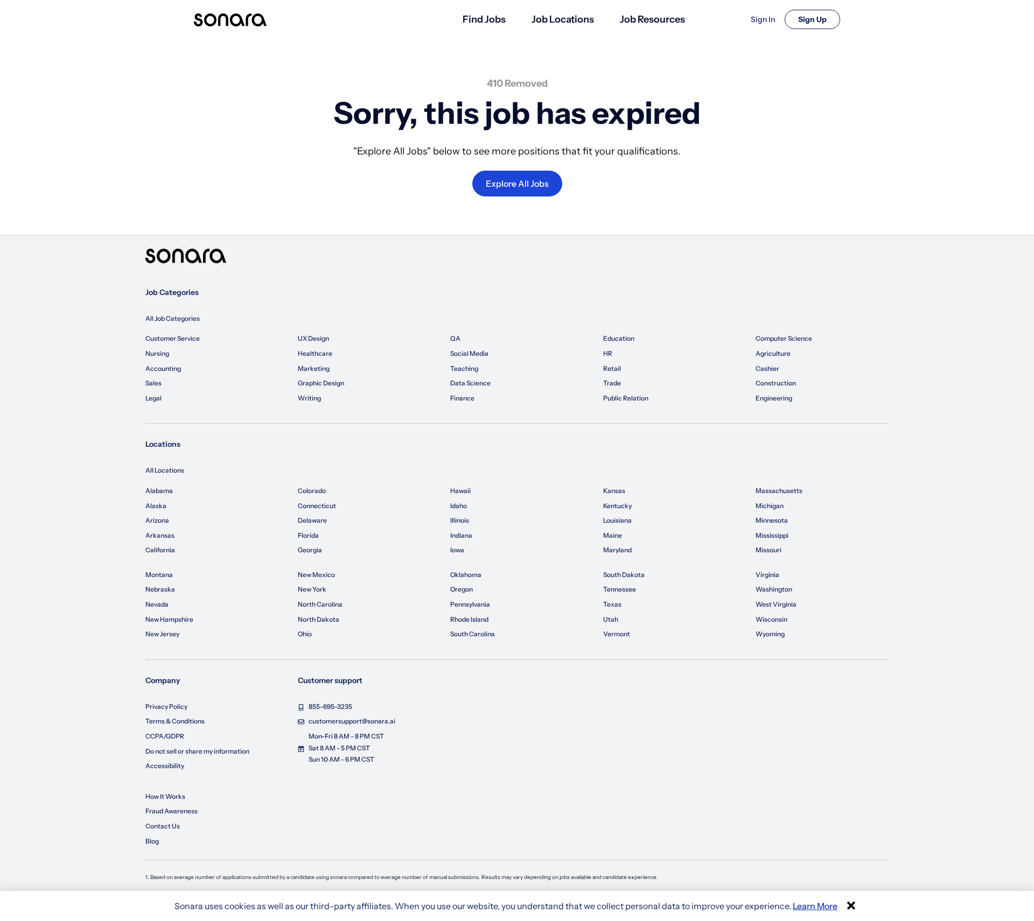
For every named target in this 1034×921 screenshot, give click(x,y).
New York (312, 589)
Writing (309, 398)
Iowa (457, 550)
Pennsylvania (470, 604)
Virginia (767, 575)
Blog (152, 841)
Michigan (770, 506)
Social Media (469, 353)
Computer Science (784, 338)
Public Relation (625, 398)
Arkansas (159, 535)
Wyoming (770, 634)
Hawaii (460, 491)
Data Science (470, 383)
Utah (610, 619)
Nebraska (160, 589)
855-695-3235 (330, 706)
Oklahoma (465, 575)
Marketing (314, 368)
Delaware (312, 520)
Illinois (459, 520)
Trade (612, 383)
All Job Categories (172, 318)
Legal (153, 398)
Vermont (616, 634)
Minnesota (772, 520)
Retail (612, 368)
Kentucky (617, 506)
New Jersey (162, 634)
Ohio (305, 634)
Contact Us (162, 826)
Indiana (461, 535)
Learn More (815, 906)
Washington (774, 589)
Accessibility (164, 766)
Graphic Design (321, 383)
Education (618, 338)
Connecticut (317, 506)
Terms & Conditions (175, 721)
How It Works (165, 796)
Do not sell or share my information (197, 751)
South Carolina (472, 634)
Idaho (458, 506)
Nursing (157, 353)
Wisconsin (771, 619)
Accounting (163, 368)
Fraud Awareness (171, 811)
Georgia (310, 550)
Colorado (312, 491)
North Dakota (318, 619)
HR (607, 353)
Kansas (614, 491)
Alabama (159, 491)
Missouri (768, 550)
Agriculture (773, 353)
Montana (159, 575)
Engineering (774, 398)
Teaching (464, 368)
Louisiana (617, 520)
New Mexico (316, 575)
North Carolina (320, 604)
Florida (308, 535)
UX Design (313, 338)
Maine (612, 535)
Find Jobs (484, 19)
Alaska (155, 506)
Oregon (461, 589)
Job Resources (652, 19)
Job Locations (563, 19)
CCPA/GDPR (164, 736)
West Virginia (776, 604)
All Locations (164, 470)
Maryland (617, 550)
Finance (462, 398)
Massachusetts (779, 491)
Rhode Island (469, 619)
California (160, 550)
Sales (153, 383)
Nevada (157, 604)
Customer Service (172, 338)
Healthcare (315, 353)
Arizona (157, 520)
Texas (612, 604)
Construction (776, 383)
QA (455, 338)
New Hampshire (169, 619)
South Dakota (624, 575)
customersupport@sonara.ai (352, 721)
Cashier (767, 368)
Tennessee (619, 589)
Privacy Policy (166, 706)
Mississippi (772, 535)
